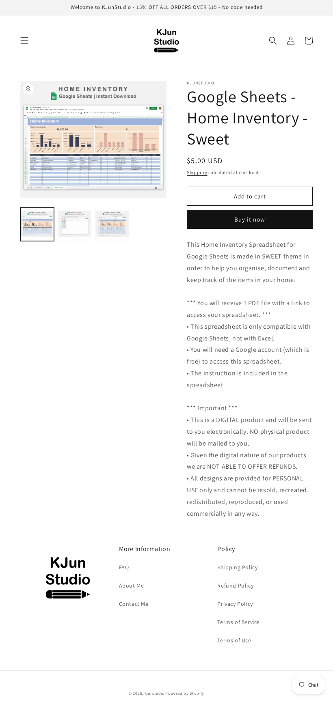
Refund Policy (235, 585)
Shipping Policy (237, 567)
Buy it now (249, 219)
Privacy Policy (235, 603)
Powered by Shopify (184, 693)
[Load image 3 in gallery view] (112, 224)
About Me (131, 585)
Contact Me (134, 603)
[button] (24, 41)
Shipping (197, 172)
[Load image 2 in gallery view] (75, 224)
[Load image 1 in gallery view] (37, 224)
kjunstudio (154, 693)
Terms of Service (238, 622)
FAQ (124, 567)
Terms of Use (234, 640)
